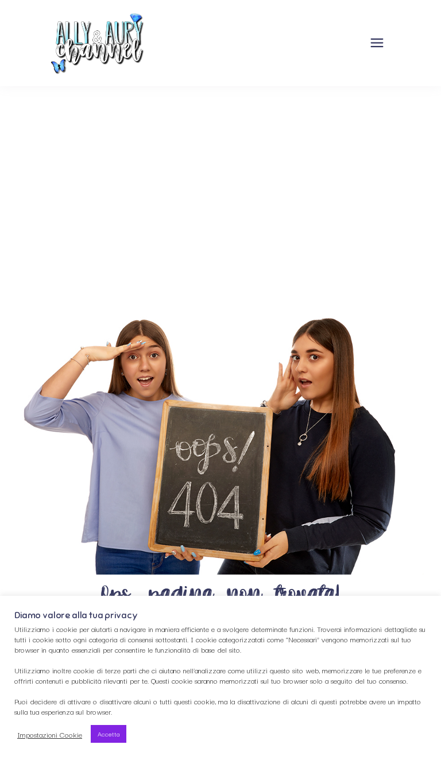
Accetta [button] (108, 733)
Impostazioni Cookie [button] (49, 734)
